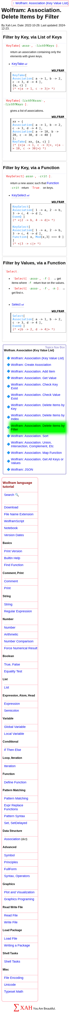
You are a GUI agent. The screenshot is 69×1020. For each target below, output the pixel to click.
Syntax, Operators (17, 876)
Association (12, 839)
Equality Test (13, 671)
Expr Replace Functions (13, 807)
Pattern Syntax (14, 816)
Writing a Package (17, 945)
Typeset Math (13, 991)
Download (11, 507)
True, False (12, 664)
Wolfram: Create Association (31, 365)
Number (9, 627)
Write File (11, 922)
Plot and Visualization (19, 892)
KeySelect (19, 195)
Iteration (10, 766)
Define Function (15, 782)
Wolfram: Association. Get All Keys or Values (37, 461)
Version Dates (14, 535)
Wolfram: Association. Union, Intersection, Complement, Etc (32, 444)
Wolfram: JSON (22, 469)
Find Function (13, 565)
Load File (10, 938)
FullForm (10, 869)
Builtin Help (12, 558)
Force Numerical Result (20, 648)
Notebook (11, 528)
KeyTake (18, 64)
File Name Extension (18, 514)
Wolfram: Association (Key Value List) (41, 3)
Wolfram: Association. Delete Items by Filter (38, 427)
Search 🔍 (11, 495)
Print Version (13, 551)
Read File (11, 915)
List (6, 687)
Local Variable (14, 733)
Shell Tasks (12, 961)
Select (16, 304)
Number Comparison (18, 641)
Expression (12, 703)
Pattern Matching (16, 798)
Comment (11, 581)
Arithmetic (11, 634)
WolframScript (14, 521)
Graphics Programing (19, 899)
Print (7, 588)
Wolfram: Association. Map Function (36, 453)
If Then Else (12, 750)
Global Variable (15, 727)
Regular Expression (18, 611)
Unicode (10, 984)
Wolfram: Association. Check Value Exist (35, 396)
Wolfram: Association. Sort (29, 436)
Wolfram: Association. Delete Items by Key (38, 407)
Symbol (9, 855)
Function (53, 183)
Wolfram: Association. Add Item (33, 371)
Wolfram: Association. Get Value (33, 378)
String (8, 604)
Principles (11, 862)
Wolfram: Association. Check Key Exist (34, 386)
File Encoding (13, 978)
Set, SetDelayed (15, 823)
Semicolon (11, 710)
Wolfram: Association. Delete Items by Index (38, 417)
